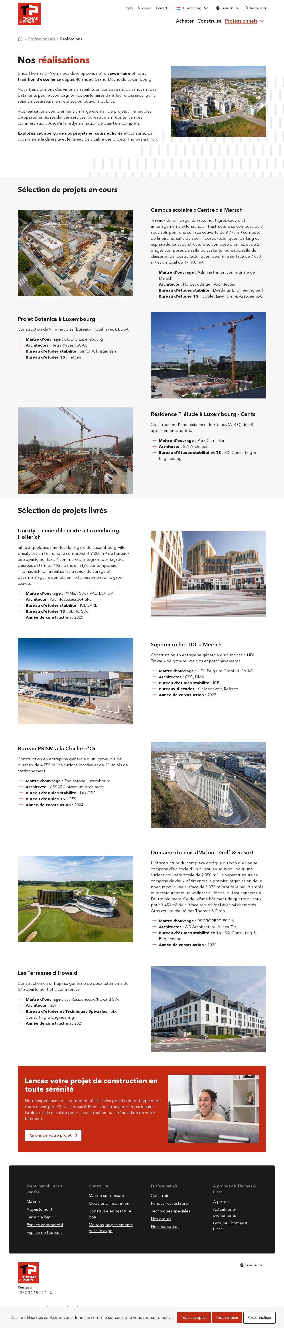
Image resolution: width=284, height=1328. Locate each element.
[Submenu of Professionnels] (262, 21)
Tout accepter (194, 1318)
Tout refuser (227, 1318)
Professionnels (41, 39)
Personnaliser (259, 1318)
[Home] (20, 39)
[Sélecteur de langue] (238, 8)
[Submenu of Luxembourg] (206, 8)
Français (227, 8)
